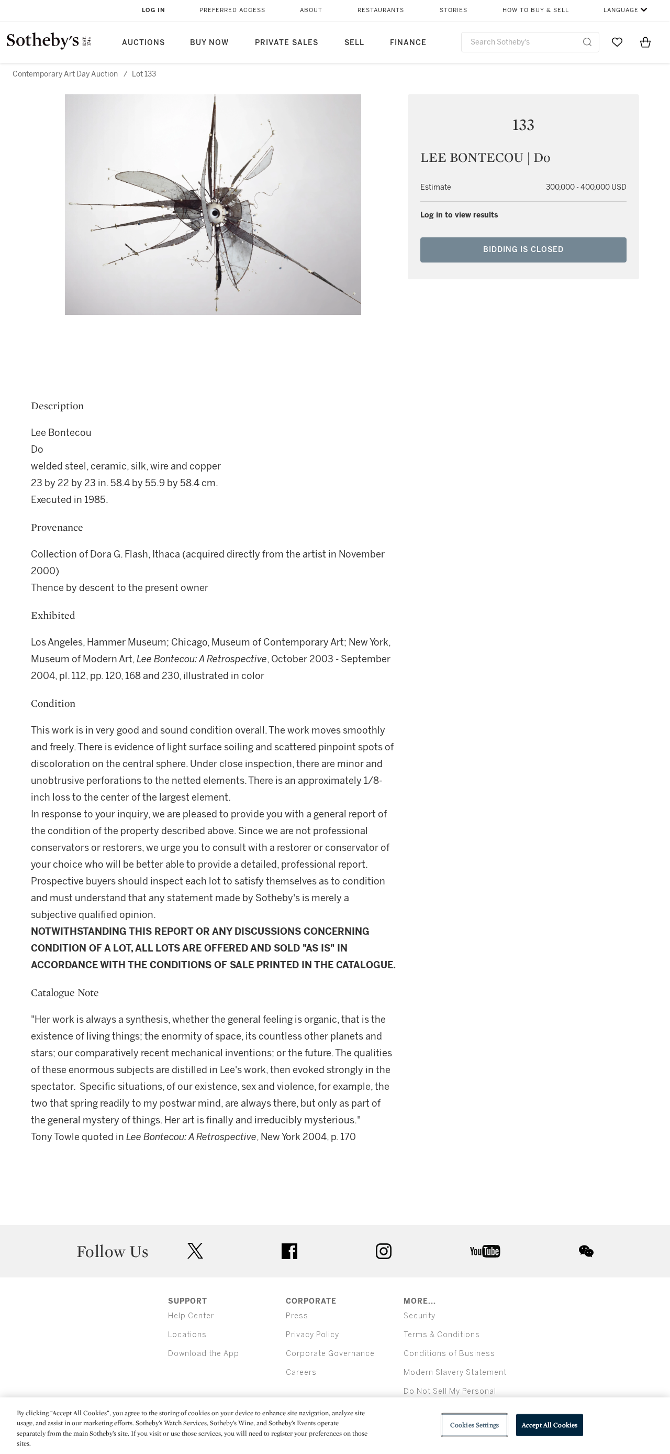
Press (297, 1315)
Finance (408, 42)
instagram (384, 1251)
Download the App (203, 1353)
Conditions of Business (449, 1353)
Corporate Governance (330, 1353)
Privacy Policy (312, 1334)
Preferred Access (232, 10)
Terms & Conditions (442, 1334)
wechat (586, 1251)
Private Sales (286, 42)
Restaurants (381, 10)
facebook (289, 1251)
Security (420, 1315)
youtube (485, 1251)
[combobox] (530, 42)
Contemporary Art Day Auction (65, 74)
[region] (335, 1425)
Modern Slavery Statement (455, 1372)
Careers (301, 1372)
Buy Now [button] (209, 42)
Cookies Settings (474, 1424)
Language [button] (621, 10)
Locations (187, 1334)
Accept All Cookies (549, 1424)
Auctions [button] (143, 42)
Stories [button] (453, 10)
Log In (153, 10)
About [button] (311, 10)
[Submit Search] (587, 42)
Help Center (191, 1315)
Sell (354, 42)
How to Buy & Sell (535, 10)
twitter (195, 1251)
